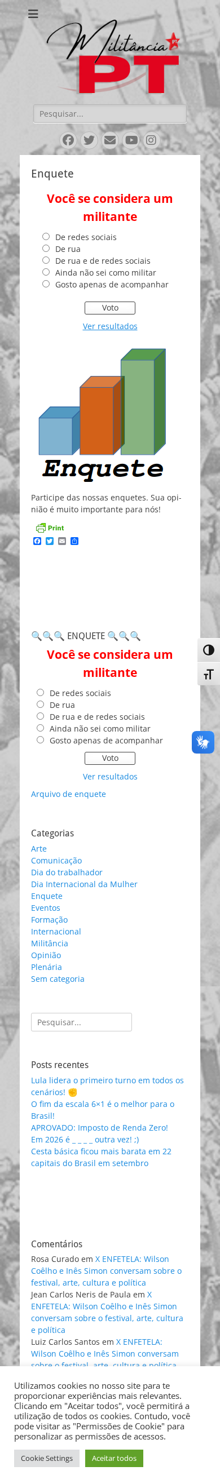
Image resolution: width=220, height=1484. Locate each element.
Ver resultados (110, 326)
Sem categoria (58, 978)
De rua (68, 248)
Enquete (47, 896)
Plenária (46, 967)
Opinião (46, 955)
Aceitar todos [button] (114, 1458)
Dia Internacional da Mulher (84, 884)
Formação (49, 919)
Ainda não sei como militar (105, 272)
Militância (49, 943)
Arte (39, 848)
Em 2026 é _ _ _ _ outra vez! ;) (85, 1139)
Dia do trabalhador (67, 872)
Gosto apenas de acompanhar (112, 284)
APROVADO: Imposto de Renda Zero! (99, 1127)
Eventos (45, 907)
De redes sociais (86, 237)
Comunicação (56, 860)
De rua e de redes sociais (103, 260)
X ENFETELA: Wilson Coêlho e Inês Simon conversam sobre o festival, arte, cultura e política (106, 1270)
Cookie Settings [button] (47, 1458)
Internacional (56, 931)
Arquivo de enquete (68, 793)
